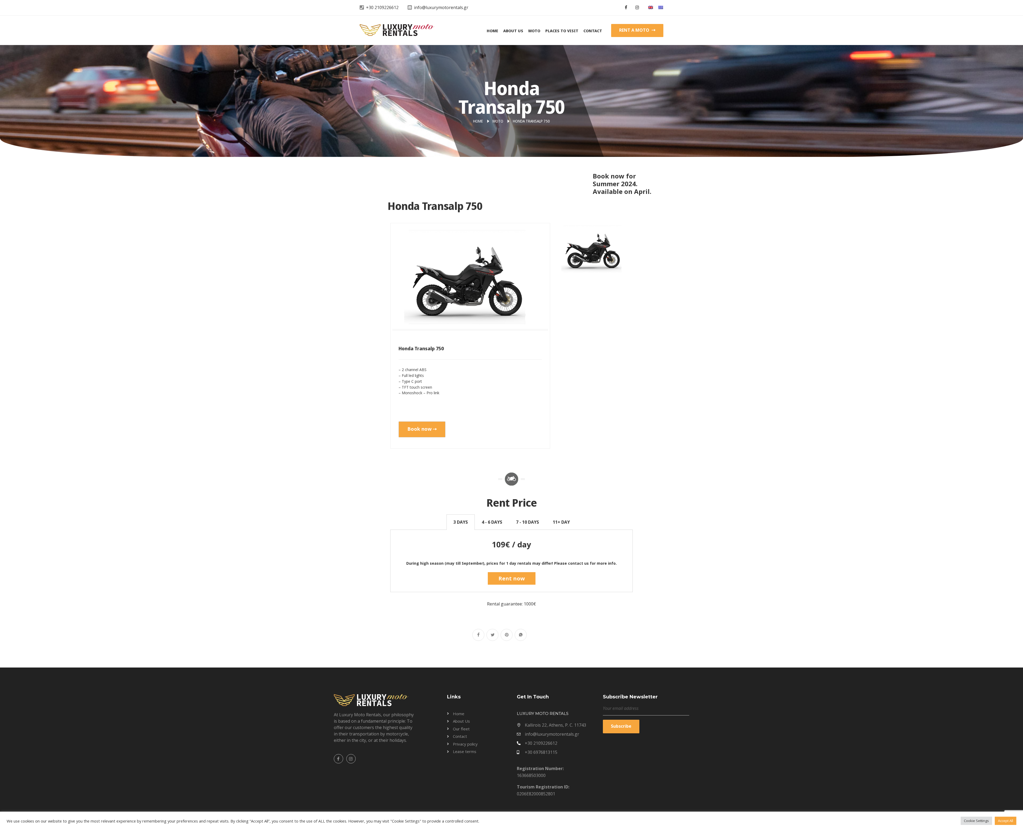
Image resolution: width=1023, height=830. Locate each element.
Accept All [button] (1005, 820)
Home (492, 30)
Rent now (511, 578)
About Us (513, 30)
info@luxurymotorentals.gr (441, 7)
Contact (592, 30)
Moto (534, 30)
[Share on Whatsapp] (521, 635)
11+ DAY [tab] (561, 522)
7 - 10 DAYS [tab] (527, 522)
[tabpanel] (511, 561)
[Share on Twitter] (492, 635)
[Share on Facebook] (478, 635)
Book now (419, 429)
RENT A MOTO (634, 30)
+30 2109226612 (382, 7)
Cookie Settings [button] (976, 820)
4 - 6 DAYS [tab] (492, 522)
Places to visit (561, 30)
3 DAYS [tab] (460, 522)
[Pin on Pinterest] (507, 635)
